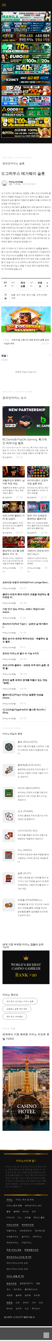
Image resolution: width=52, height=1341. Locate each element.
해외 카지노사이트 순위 (17, 1269)
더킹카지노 (27, 1242)
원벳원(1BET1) (26, 1283)
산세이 (26, 1302)
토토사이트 (12, 1283)
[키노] (9, 855)
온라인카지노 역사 (33, 1205)
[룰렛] (9, 747)
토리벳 (37, 1295)
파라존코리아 (26, 1230)
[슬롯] (9, 878)
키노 (20, 1217)
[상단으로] (46, 1335)
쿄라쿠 (19, 1308)
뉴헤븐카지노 (13, 1236)
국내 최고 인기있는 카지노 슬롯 (20, 1001)
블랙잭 (17, 1211)
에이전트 (18, 1289)
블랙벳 (19, 1295)
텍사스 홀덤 (39, 1217)
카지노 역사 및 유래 (25, 1199)
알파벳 (28, 1295)
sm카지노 (37, 1236)
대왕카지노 (12, 1230)
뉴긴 (27, 1308)
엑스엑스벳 (40, 1230)
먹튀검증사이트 (31, 1250)
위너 (9, 1289)
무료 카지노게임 (14, 1250)
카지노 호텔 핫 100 (15, 1276)
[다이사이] (9, 836)
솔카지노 (26, 1236)
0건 (10, 184)
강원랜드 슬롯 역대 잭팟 (16, 1009)
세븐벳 (10, 1295)
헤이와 (10, 1308)
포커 (34, 1211)
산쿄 (41, 1302)
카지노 (10, 1199)
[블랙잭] (9, 770)
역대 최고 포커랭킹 (14, 1016)
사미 (34, 1302)
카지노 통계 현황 (14, 1205)
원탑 (38, 1283)
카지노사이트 (13, 1224)
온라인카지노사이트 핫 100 (19, 1257)
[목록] (48, 182)
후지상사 (36, 1308)
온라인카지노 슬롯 (14, 163)
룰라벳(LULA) (31, 1289)
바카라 (26, 1211)
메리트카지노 (13, 1242)
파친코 (10, 1302)
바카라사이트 (28, 1224)
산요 (18, 1302)
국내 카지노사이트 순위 (17, 1263)
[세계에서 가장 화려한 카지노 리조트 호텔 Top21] (26, 1088)
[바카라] (9, 793)
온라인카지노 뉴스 (15, 397)
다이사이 (11, 1217)
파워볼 (28, 1217)
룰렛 (9, 1211)
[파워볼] (9, 905)
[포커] (9, 816)
